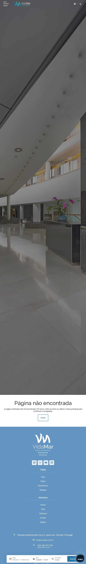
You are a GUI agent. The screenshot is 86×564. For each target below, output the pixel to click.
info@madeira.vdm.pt (44, 540)
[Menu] (6, 4)
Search (73, 559)
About (43, 505)
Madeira (43, 490)
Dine (43, 509)
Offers (43, 481)
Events (43, 518)
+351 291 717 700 (45, 545)
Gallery (43, 522)
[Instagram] (40, 462)
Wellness (43, 513)
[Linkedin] (51, 462)
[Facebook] (34, 462)
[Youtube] (46, 462)
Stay (43, 477)
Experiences (43, 486)
